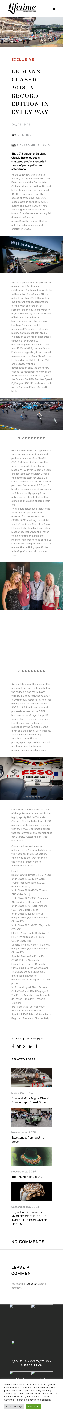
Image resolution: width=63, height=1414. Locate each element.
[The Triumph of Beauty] (31, 1156)
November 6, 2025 (23, 1132)
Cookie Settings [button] (14, 1406)
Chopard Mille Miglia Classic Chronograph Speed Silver (30, 1100)
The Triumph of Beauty (26, 1177)
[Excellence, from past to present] (31, 1117)
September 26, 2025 (25, 1206)
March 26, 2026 (22, 1093)
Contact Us (40, 1361)
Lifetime (24, 134)
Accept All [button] (33, 1406)
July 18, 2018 (21, 124)
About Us (20, 1361)
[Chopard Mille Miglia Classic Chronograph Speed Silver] (31, 1077)
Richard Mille (28, 145)
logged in (31, 1283)
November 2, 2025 (23, 1171)
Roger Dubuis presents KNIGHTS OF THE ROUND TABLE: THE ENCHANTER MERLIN (29, 1218)
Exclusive (23, 59)
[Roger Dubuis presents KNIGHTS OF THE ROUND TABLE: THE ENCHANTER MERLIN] (31, 1191)
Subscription (31, 1365)
